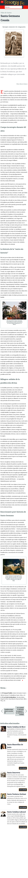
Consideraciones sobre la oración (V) (8, 711)
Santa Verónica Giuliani (16, 794)
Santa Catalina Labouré (16, 812)
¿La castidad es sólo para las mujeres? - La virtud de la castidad (20, 711)
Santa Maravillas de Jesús (15, 745)
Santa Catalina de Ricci (16, 727)
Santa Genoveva (13, 772)
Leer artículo (23, 740)
